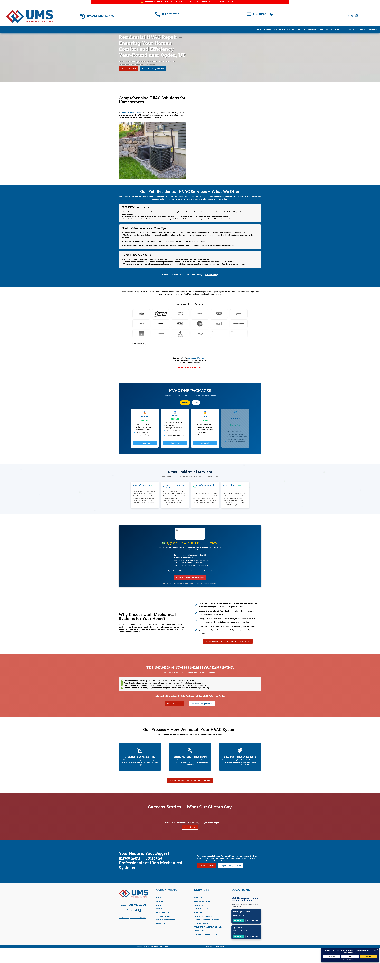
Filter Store (339, 29)
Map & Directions (252, 920)
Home (259, 29)
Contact (361, 29)
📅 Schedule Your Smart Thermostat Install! (190, 577)
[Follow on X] (348, 15)
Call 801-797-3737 (128, 68)
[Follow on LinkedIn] (140, 910)
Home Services (269, 29)
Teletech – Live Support (307, 29)
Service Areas (324, 29)
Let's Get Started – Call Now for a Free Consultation (190, 780)
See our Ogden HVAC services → (190, 367)
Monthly (185, 402)
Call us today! (190, 827)
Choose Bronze (145, 443)
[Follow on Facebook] (344, 15)
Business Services (286, 29)
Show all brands (139, 343)
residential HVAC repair (196, 358)
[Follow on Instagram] (352, 15)
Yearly (196, 402)
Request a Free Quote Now (153, 68)
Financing (373, 29)
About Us (350, 29)
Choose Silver (175, 443)
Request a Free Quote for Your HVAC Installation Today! (228, 641)
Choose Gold (205, 443)
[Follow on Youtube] (356, 15)
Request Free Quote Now (230, 865)
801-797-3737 (211, 274)
